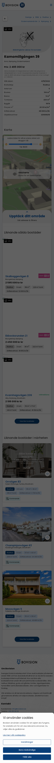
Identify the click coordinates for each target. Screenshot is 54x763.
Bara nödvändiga (27, 749)
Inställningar (27, 742)
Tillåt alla (27, 757)
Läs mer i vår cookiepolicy (14, 735)
